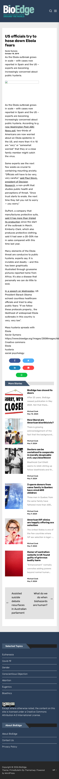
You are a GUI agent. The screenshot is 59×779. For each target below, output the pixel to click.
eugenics (7, 686)
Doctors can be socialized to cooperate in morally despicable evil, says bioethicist (40, 453)
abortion (6, 680)
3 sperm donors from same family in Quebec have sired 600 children (40, 488)
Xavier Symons (11, 51)
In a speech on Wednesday (19, 291)
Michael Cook (32, 411)
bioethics (7, 693)
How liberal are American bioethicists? (40, 421)
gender (6, 667)
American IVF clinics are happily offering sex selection (40, 522)
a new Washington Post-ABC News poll (22, 127)
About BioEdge (9, 733)
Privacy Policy (9, 746)
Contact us (8, 740)
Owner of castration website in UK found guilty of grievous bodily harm (38, 556)
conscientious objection (14, 674)
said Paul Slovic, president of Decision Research (21, 182)
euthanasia (8, 654)
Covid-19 (6, 661)
